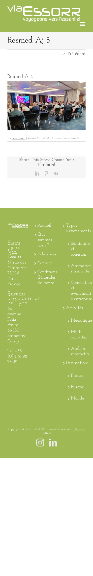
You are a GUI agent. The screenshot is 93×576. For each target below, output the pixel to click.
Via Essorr (18, 138)
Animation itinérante (77, 269)
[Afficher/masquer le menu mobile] (83, 24)
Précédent (77, 54)
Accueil (44, 225)
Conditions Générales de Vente (46, 277)
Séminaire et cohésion (77, 249)
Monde (77, 398)
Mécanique (77, 320)
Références (46, 254)
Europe (77, 387)
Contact (44, 263)
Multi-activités (77, 335)
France (77, 376)
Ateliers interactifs (77, 351)
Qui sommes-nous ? (45, 240)
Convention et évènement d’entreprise (77, 291)
